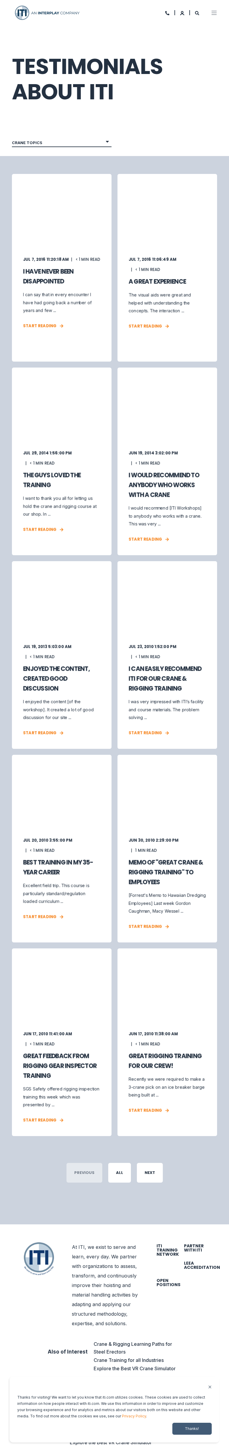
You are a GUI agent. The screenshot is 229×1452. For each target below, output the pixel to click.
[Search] (197, 12)
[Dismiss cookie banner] (210, 1387)
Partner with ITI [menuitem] (194, 1248)
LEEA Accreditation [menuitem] (202, 1265)
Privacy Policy (134, 1416)
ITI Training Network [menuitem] (168, 1250)
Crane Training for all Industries (129, 1360)
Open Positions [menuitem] (168, 1282)
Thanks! (192, 1428)
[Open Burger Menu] (214, 13)
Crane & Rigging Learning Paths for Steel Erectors (133, 1348)
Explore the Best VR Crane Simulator (135, 1368)
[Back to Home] (47, 12)
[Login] (182, 12)
